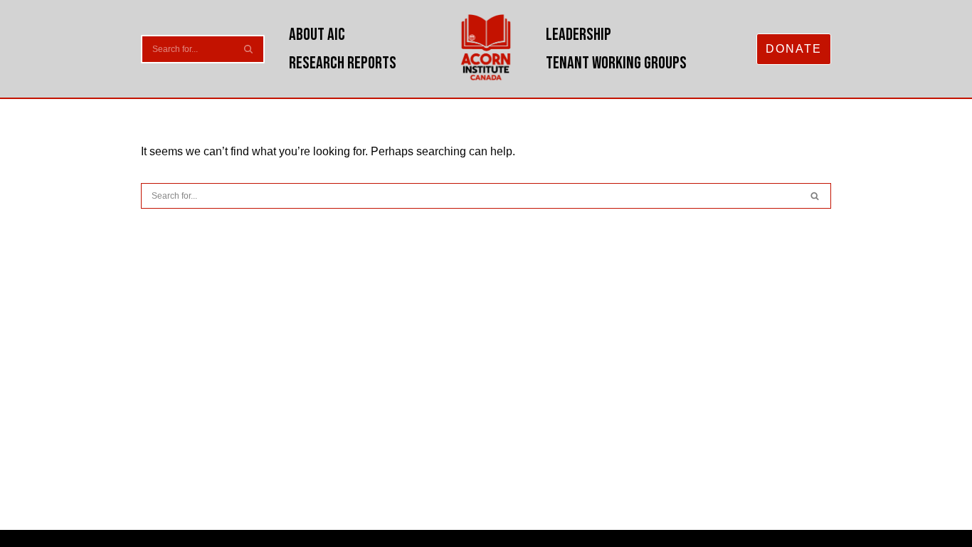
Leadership (578, 34)
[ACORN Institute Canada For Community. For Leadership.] (486, 49)
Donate (794, 49)
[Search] (249, 49)
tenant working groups (616, 63)
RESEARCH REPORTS (342, 63)
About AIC (317, 34)
